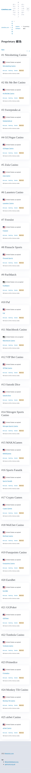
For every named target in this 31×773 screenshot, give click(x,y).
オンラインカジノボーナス (22, 9)
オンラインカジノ (18, 9)
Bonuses (5, 70)
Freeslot (5, 231)
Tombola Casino (8, 646)
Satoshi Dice (7, 395)
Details (16, 70)
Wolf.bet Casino (8, 536)
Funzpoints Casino (9, 563)
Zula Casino (6, 176)
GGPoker (6, 618)
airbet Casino (7, 728)
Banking (11, 70)
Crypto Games (7, 508)
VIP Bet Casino (7, 368)
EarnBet (5, 591)
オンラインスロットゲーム (14, 9)
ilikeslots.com (9, 753)
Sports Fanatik (7, 481)
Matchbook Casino (9, 341)
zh (28, 9)
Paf (4, 313)
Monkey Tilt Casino (9, 701)
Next (2, 50)
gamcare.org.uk (10, 764)
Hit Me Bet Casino (8, 93)
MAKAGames (7, 454)
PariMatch (6, 286)
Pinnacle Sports (8, 258)
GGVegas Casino (8, 148)
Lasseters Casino (8, 203)
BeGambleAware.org (11, 762)
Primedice (6, 673)
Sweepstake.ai (7, 121)
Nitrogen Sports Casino (10, 426)
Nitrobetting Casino (9, 66)
